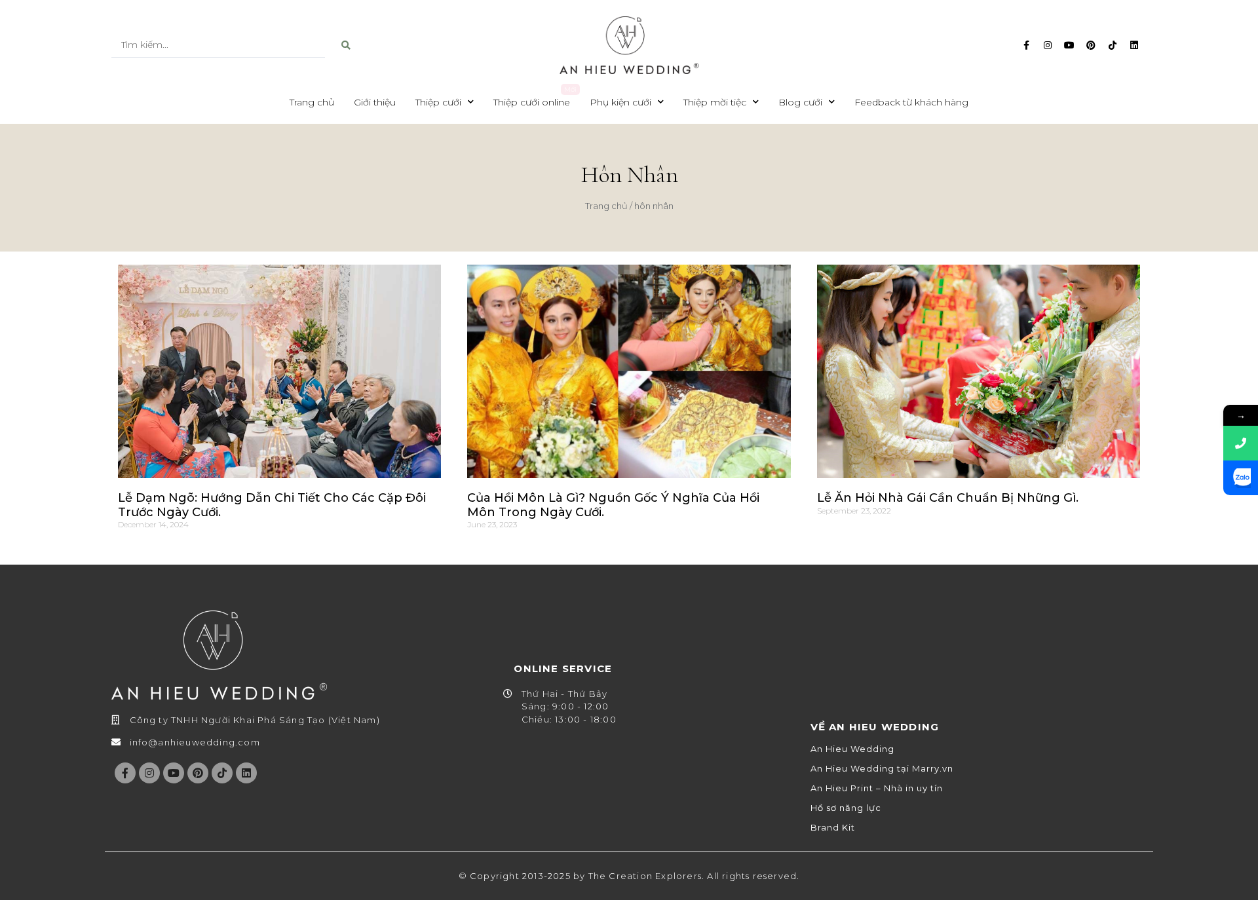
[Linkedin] (1134, 45)
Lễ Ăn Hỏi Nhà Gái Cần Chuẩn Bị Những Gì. (947, 498)
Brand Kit (832, 827)
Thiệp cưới (438, 102)
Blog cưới (800, 102)
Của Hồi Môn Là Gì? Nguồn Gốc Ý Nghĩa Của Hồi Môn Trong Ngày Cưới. (613, 505)
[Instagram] (1048, 45)
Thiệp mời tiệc (714, 102)
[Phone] (1240, 443)
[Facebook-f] (1026, 45)
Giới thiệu (375, 102)
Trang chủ (312, 102)
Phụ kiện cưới (620, 102)
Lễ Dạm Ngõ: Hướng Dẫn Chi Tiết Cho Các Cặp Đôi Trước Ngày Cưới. (272, 505)
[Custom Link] (1240, 477)
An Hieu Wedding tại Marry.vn (881, 768)
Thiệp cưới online (531, 102)
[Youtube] (1069, 45)
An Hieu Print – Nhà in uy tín (876, 788)
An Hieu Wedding (852, 749)
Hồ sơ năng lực (845, 808)
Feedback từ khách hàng (911, 102)
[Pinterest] (1091, 45)
